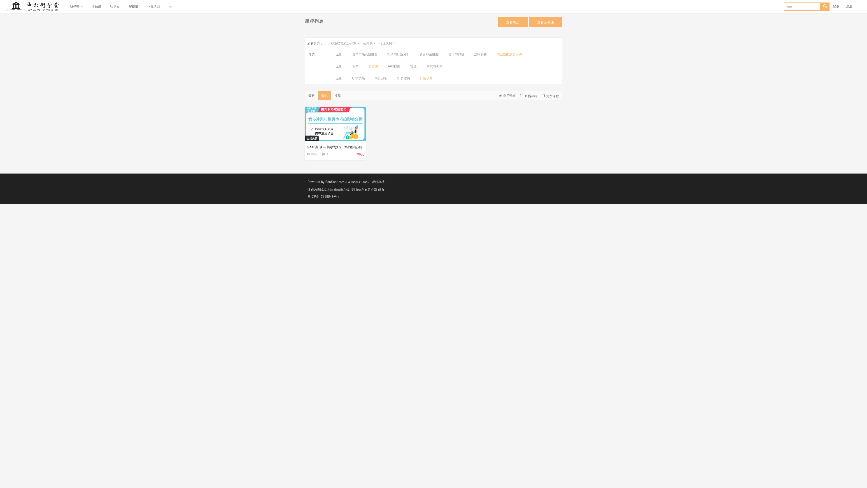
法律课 (96, 6)
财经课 (75, 6)
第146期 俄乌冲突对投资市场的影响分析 (335, 147)
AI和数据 (394, 66)
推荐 (337, 95)
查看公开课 (545, 22)
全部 (339, 54)
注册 (849, 6)
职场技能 (358, 78)
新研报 (133, 6)
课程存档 (378, 181)
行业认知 (385, 43)
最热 (324, 95)
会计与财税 (456, 54)
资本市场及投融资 (365, 54)
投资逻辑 (403, 78)
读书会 (115, 6)
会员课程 (509, 95)
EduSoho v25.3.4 (337, 181)
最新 (311, 95)
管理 (413, 66)
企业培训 (153, 6)
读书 (355, 66)
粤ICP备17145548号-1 (324, 196)
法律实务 (480, 54)
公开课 (368, 43)
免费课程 (552, 96)
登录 (836, 6)
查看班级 (513, 22)
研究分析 (381, 78)
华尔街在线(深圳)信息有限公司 (356, 189)
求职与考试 (434, 66)
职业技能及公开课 (343, 43)
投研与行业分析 (398, 54)
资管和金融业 (429, 54)
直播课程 (531, 96)
